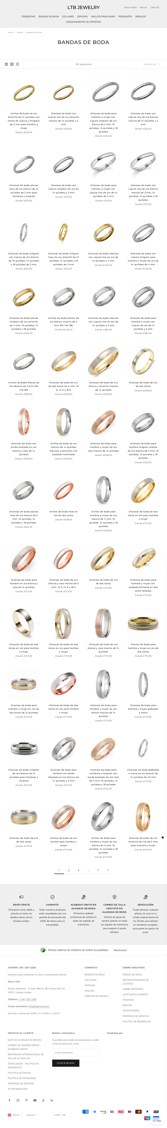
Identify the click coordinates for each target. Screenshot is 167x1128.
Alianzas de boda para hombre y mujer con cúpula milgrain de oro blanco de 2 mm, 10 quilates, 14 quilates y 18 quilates (103, 122)
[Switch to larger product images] (6, 64)
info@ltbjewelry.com (39, 1006)
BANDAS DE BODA (49, 16)
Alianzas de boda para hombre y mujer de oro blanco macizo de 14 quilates (103, 710)
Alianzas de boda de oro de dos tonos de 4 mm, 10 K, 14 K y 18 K (63, 386)
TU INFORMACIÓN (17, 1089)
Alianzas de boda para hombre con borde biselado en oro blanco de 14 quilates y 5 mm (63, 775)
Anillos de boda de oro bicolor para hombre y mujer (63, 842)
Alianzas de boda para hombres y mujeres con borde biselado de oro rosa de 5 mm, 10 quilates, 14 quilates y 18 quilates (103, 777)
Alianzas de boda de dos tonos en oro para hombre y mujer (143, 515)
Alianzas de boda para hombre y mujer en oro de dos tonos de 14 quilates (23, 709)
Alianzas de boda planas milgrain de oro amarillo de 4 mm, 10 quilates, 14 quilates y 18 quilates (23, 323)
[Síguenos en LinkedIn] (51, 1100)
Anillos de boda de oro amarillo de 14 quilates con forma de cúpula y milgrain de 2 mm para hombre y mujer (24, 120)
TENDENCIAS (28, 16)
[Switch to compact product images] (17, 64)
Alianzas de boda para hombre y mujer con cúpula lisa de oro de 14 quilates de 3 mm (103, 190)
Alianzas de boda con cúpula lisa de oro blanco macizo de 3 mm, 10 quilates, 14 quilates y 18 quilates (143, 192)
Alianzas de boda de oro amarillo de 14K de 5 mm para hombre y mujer (143, 842)
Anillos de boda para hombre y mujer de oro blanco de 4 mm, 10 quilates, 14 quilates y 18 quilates (103, 519)
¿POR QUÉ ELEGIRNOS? (135, 994)
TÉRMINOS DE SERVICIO (136, 1016)
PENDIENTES (125, 16)
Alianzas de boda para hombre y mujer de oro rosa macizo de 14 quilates (103, 447)
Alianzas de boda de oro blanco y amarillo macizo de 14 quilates (103, 386)
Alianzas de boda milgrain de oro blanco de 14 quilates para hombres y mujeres (23, 775)
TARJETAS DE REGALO (96, 996)
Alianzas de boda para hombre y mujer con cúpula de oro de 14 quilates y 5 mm (143, 323)
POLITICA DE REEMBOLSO (137, 1021)
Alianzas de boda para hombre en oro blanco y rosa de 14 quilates (24, 583)
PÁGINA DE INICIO (132, 974)
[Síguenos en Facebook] (9, 1100)
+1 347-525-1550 (27, 999)
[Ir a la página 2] (108, 870)
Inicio (10, 32)
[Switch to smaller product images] (11, 64)
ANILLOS (89, 990)
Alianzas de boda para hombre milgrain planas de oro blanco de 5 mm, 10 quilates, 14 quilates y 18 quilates (143, 450)
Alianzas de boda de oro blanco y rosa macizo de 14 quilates (103, 648)
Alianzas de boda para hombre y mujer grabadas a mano (143, 709)
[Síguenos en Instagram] (18, 1100)
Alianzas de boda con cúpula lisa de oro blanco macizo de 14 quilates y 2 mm (143, 119)
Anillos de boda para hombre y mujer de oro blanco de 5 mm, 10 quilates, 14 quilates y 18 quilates (103, 845)
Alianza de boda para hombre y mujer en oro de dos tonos (143, 648)
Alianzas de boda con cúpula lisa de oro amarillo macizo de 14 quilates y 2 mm (63, 119)
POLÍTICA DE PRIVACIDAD (22, 1078)
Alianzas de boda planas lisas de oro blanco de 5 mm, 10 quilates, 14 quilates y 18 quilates (23, 517)
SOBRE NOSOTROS (133, 989)
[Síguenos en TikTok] (43, 1100)
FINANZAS (128, 999)
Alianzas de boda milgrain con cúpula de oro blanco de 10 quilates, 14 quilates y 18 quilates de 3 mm (23, 259)
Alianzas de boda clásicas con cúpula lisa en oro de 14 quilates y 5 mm (103, 322)
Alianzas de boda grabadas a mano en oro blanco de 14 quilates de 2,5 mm (143, 773)
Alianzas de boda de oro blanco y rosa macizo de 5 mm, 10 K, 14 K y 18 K (63, 583)
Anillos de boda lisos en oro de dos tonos (64, 513)
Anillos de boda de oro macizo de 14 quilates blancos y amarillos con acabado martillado (63, 449)
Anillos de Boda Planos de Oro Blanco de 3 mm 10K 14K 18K (23, 386)
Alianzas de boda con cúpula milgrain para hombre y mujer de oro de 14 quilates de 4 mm (143, 259)
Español (31, 1115)
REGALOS (140, 16)
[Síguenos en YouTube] (35, 1100)
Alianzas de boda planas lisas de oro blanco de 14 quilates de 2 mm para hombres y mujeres (23, 190)
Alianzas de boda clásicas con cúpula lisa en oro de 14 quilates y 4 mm (103, 257)
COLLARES (68, 16)
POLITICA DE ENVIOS (19, 1072)
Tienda (20, 32)
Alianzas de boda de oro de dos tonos (143, 384)
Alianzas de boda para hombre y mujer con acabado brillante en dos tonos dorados (143, 585)
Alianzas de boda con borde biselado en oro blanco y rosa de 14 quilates (24, 449)
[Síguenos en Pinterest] (26, 1100)
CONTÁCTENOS (131, 1010)
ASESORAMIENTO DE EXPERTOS (83, 21)
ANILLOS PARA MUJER (103, 16)
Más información (120, 950)
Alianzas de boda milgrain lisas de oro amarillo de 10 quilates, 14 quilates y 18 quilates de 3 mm (63, 259)
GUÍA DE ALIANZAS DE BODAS (24, 1039)
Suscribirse (66, 1063)
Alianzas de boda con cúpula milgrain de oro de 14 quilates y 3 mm (63, 189)
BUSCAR (127, 1005)
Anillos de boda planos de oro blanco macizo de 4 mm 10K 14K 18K (63, 322)
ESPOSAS (82, 16)
